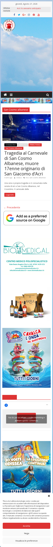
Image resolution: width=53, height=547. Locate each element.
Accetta (26, 525)
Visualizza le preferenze (26, 540)
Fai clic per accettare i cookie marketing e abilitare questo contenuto (26, 419)
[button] (49, 496)
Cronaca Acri (11, 145)
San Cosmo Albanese (14, 148)
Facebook (9, 397)
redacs (19, 177)
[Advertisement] (26, 63)
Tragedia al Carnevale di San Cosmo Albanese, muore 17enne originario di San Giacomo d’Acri (26, 163)
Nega (26, 533)
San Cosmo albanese (37, 177)
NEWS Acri (23, 145)
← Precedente (12, 207)
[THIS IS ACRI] (5, 95)
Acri (27, 177)
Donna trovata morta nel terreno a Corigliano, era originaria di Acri (32, 9)
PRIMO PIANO (35, 145)
